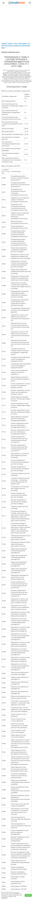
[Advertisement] (16, 23)
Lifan (15, 43)
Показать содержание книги (10, 52)
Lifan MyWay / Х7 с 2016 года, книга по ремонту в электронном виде (15, 46)
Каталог (10, 43)
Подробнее (4, 898)
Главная (4, 43)
